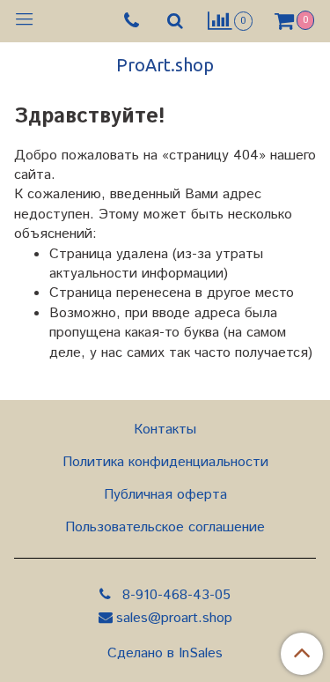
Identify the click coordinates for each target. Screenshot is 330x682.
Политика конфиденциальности (165, 462)
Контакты (165, 429)
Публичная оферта (165, 495)
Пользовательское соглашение (165, 527)
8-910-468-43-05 (174, 595)
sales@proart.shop (174, 618)
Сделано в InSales (165, 654)
